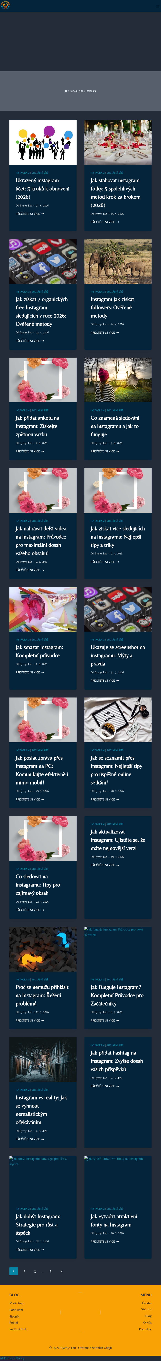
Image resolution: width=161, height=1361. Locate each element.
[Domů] (65, 90)
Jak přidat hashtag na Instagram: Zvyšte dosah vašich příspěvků (117, 1060)
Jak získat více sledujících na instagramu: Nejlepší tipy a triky (118, 536)
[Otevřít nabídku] (157, 6)
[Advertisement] (80, 41)
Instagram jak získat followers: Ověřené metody (112, 307)
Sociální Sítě (40, 173)
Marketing (16, 1303)
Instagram (23, 173)
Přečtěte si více (30, 213)
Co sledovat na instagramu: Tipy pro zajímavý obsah (38, 884)
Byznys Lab (26, 205)
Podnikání (16, 1310)
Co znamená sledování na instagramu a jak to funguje (115, 426)
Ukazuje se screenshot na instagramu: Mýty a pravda (118, 655)
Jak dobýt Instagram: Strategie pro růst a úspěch (38, 1224)
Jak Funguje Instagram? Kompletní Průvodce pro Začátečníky (117, 995)
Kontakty (145, 1329)
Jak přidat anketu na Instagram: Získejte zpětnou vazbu (37, 426)
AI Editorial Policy (12, 1358)
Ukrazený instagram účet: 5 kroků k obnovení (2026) (43, 188)
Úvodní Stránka (146, 1306)
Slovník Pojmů (14, 1319)
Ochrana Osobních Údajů (95, 1348)
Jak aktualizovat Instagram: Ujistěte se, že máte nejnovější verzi (118, 839)
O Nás (147, 1322)
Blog (148, 1316)
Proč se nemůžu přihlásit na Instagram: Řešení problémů (42, 995)
